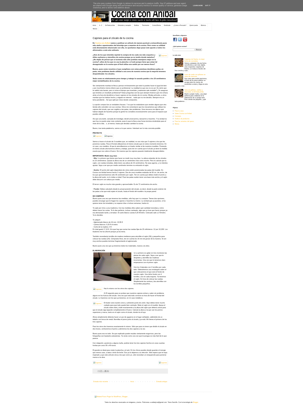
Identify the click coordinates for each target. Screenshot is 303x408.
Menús (95, 29)
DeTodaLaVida (110, 25)
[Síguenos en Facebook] (175, 41)
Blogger (195, 402)
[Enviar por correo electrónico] (99, 371)
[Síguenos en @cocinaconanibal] (180, 41)
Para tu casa (179, 111)
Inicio (94, 25)
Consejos (178, 116)
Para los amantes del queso (184, 121)
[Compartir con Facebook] (105, 371)
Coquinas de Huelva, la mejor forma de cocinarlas (194, 60)
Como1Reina (156, 25)
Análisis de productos (182, 119)
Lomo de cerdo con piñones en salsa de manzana (194, 75)
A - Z (100, 25)
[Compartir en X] (103, 371)
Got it (207, 5)
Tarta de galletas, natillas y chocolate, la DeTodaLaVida (194, 91)
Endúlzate (167, 25)
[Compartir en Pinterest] (108, 371)
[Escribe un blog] (101, 371)
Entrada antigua (161, 381)
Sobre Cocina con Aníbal (183, 113)
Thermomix (145, 25)
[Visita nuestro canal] (185, 41)
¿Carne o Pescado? (180, 25)
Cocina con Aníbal (102, 43)
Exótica (136, 25)
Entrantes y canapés (124, 25)
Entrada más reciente (100, 381)
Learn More (198, 5)
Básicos (203, 25)
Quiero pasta (193, 25)
